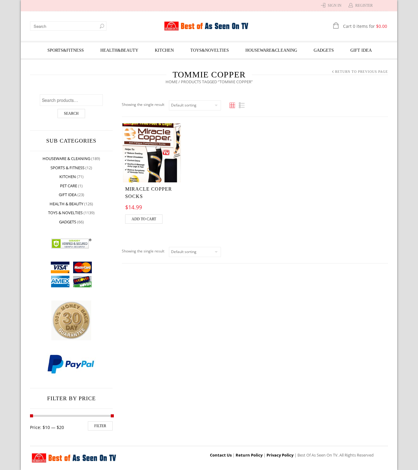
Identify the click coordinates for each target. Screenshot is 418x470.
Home (171, 81)
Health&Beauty (119, 50)
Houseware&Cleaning (271, 50)
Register (364, 5)
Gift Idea (361, 50)
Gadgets (324, 50)
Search (71, 113)
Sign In (334, 5)
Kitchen (164, 50)
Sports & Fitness (67, 167)
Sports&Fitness (65, 50)
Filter (100, 426)
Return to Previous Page (361, 71)
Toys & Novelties (65, 212)
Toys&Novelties (209, 50)
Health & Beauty (66, 204)
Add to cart (144, 219)
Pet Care (68, 185)
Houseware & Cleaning (66, 158)
